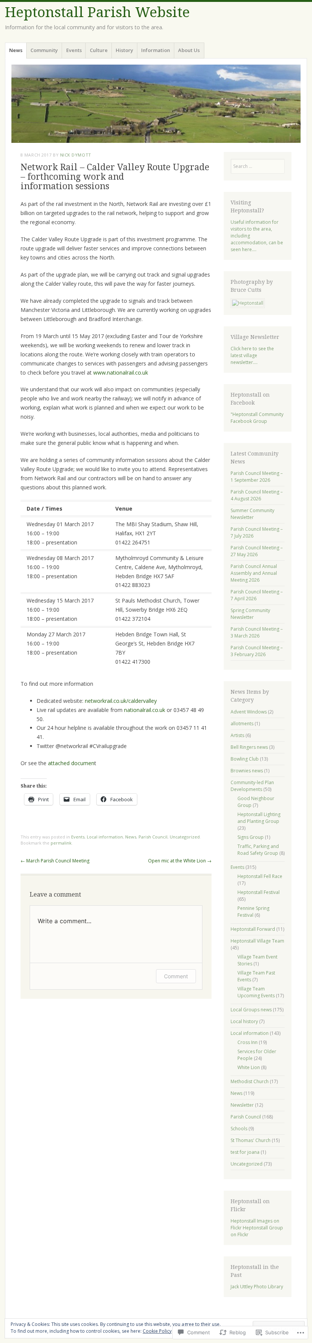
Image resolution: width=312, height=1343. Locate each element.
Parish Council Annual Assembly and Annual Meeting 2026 (254, 573)
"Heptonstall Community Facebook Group (257, 417)
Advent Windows (249, 712)
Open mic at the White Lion (180, 860)
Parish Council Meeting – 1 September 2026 (257, 476)
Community (44, 50)
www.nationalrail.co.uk (120, 372)
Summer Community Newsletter (252, 513)
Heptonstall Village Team (257, 941)
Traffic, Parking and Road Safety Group (258, 849)
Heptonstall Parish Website (97, 12)
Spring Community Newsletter (250, 613)
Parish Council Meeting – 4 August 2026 (257, 495)
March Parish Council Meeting (55, 860)
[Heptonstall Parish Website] (156, 104)
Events (74, 50)
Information (155, 50)
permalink (61, 843)
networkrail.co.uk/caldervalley (121, 700)
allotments (242, 723)
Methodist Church (250, 1081)
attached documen (71, 763)
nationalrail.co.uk (144, 709)
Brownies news (247, 770)
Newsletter (242, 1105)
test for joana (245, 1152)
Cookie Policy (157, 1331)
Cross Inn (247, 1042)
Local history (244, 1021)
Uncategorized (185, 837)
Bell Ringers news (249, 747)
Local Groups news (251, 1009)
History (124, 50)
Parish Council (152, 837)
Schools (239, 1128)
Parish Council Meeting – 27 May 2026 (257, 551)
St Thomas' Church (251, 1140)
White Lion (248, 1067)
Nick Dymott (75, 155)
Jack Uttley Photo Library (257, 1286)
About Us (189, 50)
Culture (99, 50)
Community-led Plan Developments (252, 786)
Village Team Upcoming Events (256, 992)
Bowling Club (245, 759)
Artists (237, 735)
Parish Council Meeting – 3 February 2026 (257, 651)
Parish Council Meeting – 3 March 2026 (257, 632)
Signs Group (250, 837)
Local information (105, 837)
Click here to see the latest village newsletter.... (252, 355)
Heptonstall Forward (253, 929)
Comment (176, 976)
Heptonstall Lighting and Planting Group (258, 817)
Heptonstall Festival (258, 892)
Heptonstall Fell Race (259, 876)
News (15, 50)
